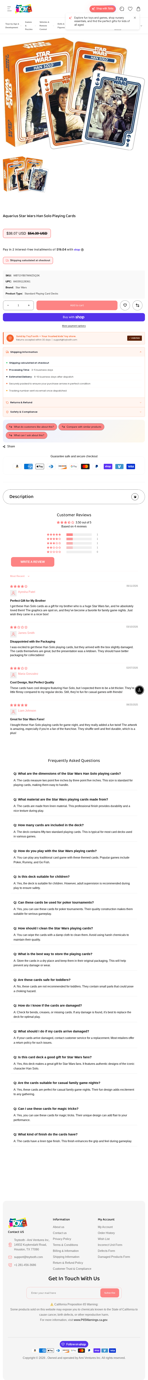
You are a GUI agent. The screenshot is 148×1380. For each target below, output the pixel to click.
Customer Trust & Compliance (72, 1268)
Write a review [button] (33, 561)
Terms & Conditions (65, 1244)
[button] (9, 9)
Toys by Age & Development (12, 26)
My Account (105, 1227)
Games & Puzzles (28, 25)
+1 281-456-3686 (25, 1264)
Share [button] (11, 446)
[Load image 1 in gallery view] (26, 175)
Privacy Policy (62, 1238)
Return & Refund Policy (68, 1262)
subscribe (109, 1293)
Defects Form (106, 1250)
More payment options (74, 326)
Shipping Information (66, 1256)
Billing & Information (66, 1250)
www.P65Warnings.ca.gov (90, 1319)
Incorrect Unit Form (110, 1244)
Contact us (60, 1232)
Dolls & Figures (61, 26)
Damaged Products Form (114, 1256)
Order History (106, 1232)
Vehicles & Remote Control (44, 25)
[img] (18, 586)
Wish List (104, 1238)
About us (58, 1227)
